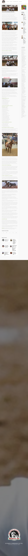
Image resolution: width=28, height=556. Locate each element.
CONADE (22, 75)
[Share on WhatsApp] (9, 233)
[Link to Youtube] (4, 8)
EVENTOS (22, 81)
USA (21, 114)
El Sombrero (23, 78)
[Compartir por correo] (16, 233)
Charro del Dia (23, 64)
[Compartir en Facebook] (3, 233)
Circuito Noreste (23, 72)
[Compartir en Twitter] (6, 233)
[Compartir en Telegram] (13, 233)
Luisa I (22, 93)
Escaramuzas (23, 79)
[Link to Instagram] (3, 8)
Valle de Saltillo (23, 115)
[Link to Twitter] (5, 8)
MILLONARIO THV (23, 97)
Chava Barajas (23, 69)
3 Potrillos (22, 48)
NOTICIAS (22, 100)
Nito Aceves (22, 99)
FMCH (22, 86)
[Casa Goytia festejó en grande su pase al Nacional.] (10, 8)
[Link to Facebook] (2, 8)
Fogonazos (22, 88)
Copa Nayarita (23, 76)
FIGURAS (22, 85)
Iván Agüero (22, 90)
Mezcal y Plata (23, 96)
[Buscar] (7, 4)
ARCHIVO (22, 55)
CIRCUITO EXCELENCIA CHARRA (23, 71)
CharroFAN (22, 65)
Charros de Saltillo (23, 67)
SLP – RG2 (22, 110)
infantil (22, 89)
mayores (22, 95)
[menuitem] (4, 1)
